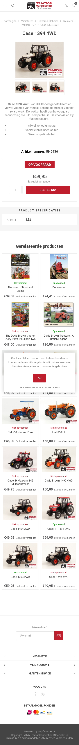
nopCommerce (46, 731)
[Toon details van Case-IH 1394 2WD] (58, 507)
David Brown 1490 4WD (59, 480)
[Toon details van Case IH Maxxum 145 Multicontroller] (20, 459)
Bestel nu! (48, 189)
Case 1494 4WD (58, 577)
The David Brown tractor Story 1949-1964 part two (20, 337)
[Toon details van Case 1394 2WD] (20, 556)
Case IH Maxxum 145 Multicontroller (20, 482)
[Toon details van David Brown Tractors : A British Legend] (58, 314)
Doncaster (59, 287)
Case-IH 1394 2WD (58, 528)
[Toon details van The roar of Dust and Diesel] (20, 266)
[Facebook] (36, 694)
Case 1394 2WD (20, 577)
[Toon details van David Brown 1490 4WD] (58, 459)
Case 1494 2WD (20, 528)
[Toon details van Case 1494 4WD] (58, 556)
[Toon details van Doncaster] (58, 266)
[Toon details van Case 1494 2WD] (20, 507)
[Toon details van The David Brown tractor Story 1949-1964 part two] (20, 314)
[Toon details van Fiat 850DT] (58, 411)
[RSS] (43, 694)
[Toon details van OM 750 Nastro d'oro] (20, 411)
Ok (40, 378)
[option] (22, 87)
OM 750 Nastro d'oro (20, 432)
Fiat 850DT (58, 432)
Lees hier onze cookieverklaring (39, 387)
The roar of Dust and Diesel (20, 289)
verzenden (45, 181)
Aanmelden (58, 635)
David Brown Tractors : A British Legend (59, 337)
